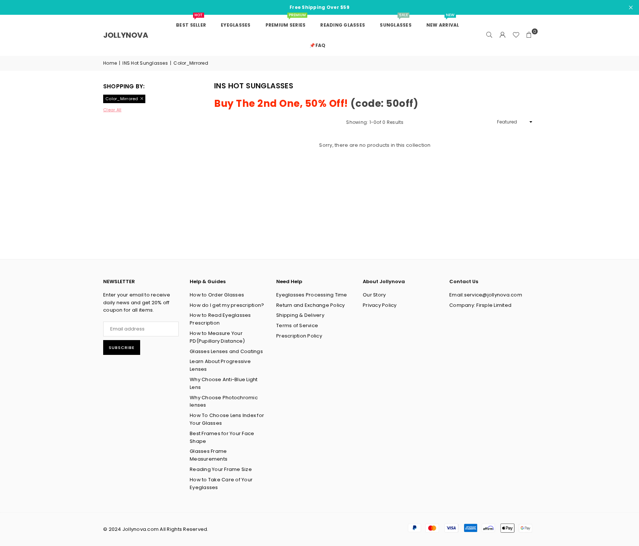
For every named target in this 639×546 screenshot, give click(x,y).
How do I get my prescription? (227, 305)
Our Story (374, 294)
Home (110, 63)
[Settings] (502, 35)
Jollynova (125, 35)
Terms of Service (297, 325)
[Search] (489, 35)
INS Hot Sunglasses (145, 63)
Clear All (112, 110)
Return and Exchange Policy (310, 305)
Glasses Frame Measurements (208, 455)
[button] (529, 35)
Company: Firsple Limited (480, 305)
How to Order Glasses (217, 294)
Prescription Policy (299, 335)
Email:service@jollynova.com (485, 294)
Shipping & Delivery (300, 315)
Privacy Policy (380, 305)
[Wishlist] (516, 35)
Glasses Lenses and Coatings (226, 351)
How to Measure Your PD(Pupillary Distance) (217, 337)
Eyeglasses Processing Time (311, 294)
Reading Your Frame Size (221, 469)
